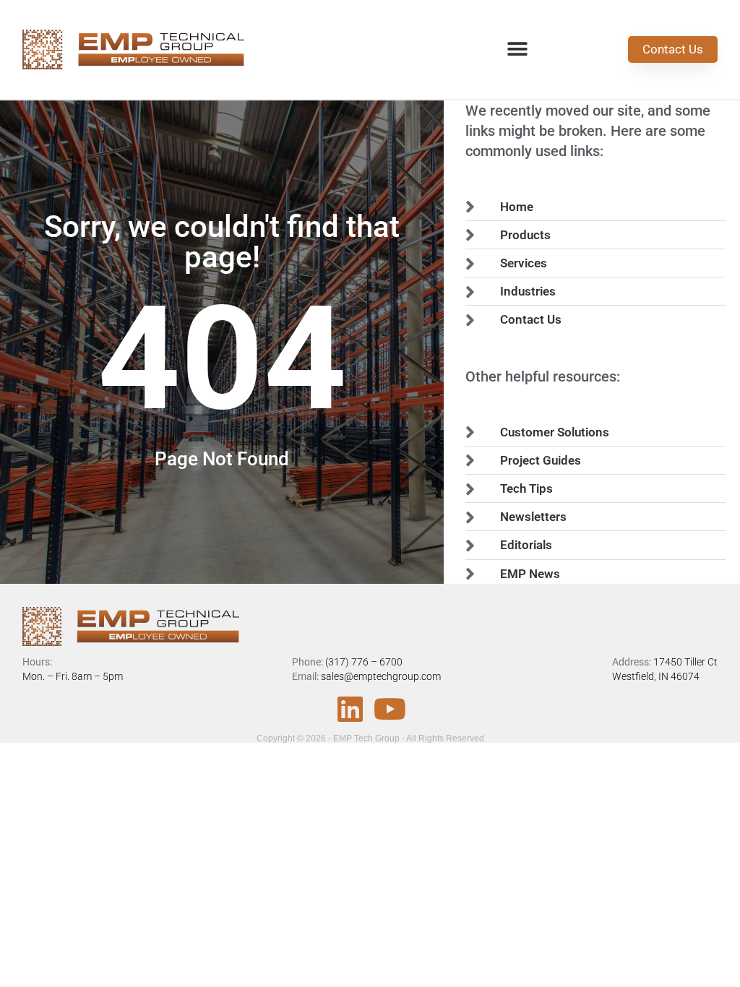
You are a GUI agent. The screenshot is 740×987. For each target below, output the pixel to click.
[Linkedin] (350, 708)
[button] (517, 49)
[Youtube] (390, 708)
